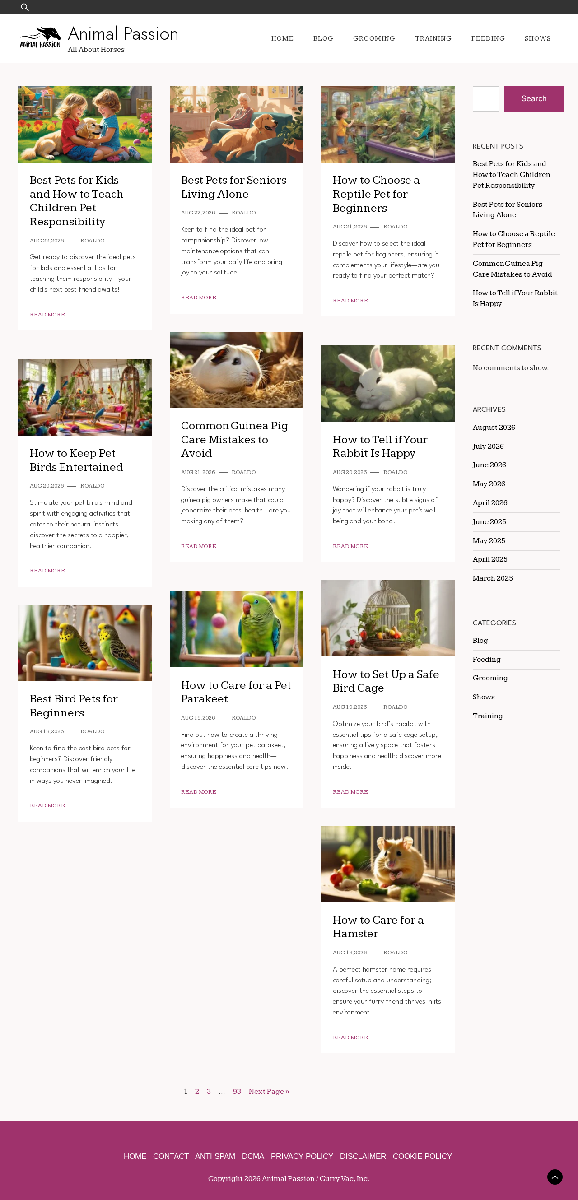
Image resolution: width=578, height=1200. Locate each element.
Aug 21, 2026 (350, 226)
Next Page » (269, 1091)
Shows (538, 38)
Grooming (374, 38)
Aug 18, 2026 (47, 731)
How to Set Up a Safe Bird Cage (386, 682)
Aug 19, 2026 (350, 707)
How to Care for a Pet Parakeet (236, 693)
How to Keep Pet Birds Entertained (76, 460)
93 (237, 1091)
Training (433, 38)
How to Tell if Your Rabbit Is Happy (380, 447)
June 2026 (489, 465)
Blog (323, 38)
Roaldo (92, 240)
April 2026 (490, 502)
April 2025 (490, 559)
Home (282, 38)
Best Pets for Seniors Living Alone (233, 187)
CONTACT (171, 1156)
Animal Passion (123, 33)
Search (534, 98)
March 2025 (493, 578)
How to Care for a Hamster (378, 927)
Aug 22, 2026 (47, 240)
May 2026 (489, 483)
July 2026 (488, 446)
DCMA (253, 1156)
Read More (47, 315)
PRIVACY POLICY (302, 1156)
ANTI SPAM (215, 1156)
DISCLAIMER (363, 1156)
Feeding (488, 38)
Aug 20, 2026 (350, 472)
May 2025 (489, 540)
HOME (135, 1156)
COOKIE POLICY (422, 1156)
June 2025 (489, 521)
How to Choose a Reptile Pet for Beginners (376, 194)
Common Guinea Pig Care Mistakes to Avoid (234, 439)
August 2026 (494, 427)
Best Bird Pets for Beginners (74, 706)
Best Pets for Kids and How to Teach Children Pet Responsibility (77, 201)
